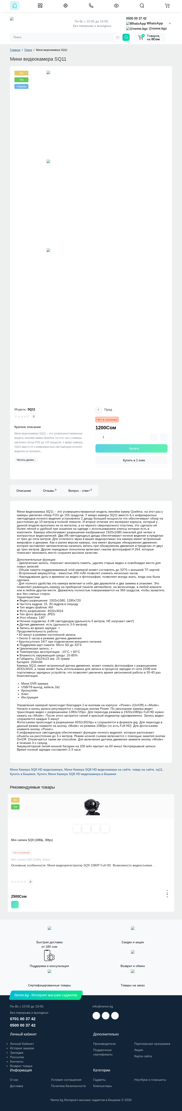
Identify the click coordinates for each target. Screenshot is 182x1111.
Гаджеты (99, 1079)
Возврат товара (21, 1066)
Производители (104, 1043)
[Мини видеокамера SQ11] (91, 115)
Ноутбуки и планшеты (150, 1079)
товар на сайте (143, 769)
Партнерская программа (152, 1043)
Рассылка (17, 1057)
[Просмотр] (77, 828)
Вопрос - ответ (80, 490)
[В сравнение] (154, 437)
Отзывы (49, 490)
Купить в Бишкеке (23, 774)
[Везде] (117, 37)
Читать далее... (26, 460)
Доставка (16, 1086)
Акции (138, 1050)
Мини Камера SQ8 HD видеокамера (36, 769)
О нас (14, 1079)
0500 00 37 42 (136, 18)
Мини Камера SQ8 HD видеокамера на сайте (97, 769)
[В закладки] (164, 437)
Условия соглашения (66, 1079)
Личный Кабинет (22, 1043)
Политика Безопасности (68, 1086)
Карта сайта (143, 1056)
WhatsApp (154, 23)
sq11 (159, 769)
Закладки (16, 1052)
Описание (23, 490)
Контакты (16, 1061)
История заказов (22, 1048)
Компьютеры (102, 1086)
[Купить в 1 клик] (86, 828)
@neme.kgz (157, 28)
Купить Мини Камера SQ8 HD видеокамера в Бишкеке (76, 774)
